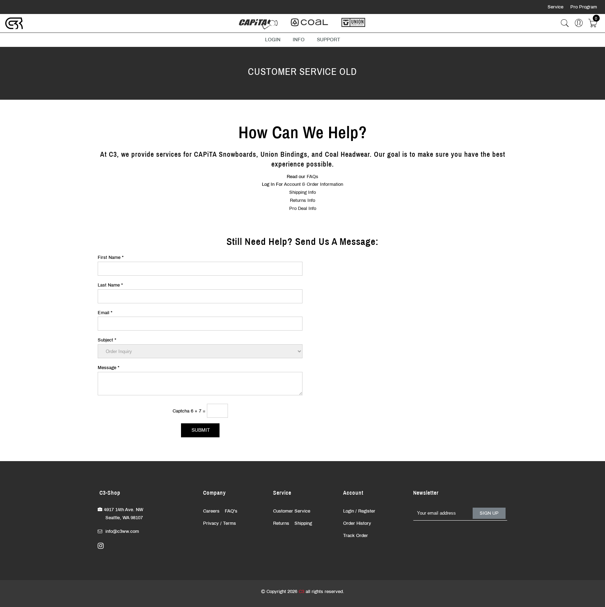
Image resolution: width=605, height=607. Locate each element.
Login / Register (359, 511)
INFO (299, 39)
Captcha (182, 411)
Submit (201, 430)
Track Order (355, 535)
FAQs (312, 176)
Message (108, 367)
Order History (357, 523)
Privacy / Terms (219, 523)
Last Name (110, 285)
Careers (211, 511)
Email (105, 312)
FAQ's (231, 511)
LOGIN (272, 39)
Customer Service (291, 511)
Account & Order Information (313, 184)
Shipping (303, 523)
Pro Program (584, 7)
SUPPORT (328, 39)
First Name (111, 257)
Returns (281, 523)
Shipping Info (302, 192)
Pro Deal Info (302, 208)
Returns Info (302, 200)
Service (556, 7)
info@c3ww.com (122, 531)
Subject (107, 340)
